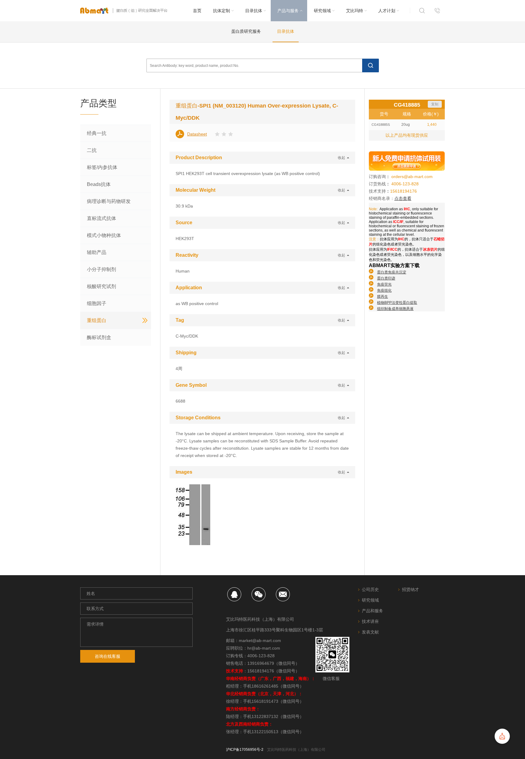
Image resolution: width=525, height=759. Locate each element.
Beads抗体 (99, 184)
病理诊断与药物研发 (109, 201)
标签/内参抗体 (102, 167)
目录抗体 (285, 31)
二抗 (92, 150)
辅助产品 (96, 252)
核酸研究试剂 (101, 286)
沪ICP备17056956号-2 (244, 749)
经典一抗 (96, 133)
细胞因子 (96, 303)
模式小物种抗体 (104, 235)
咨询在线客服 (107, 656)
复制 (434, 104)
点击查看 (402, 198)
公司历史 (370, 589)
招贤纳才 (410, 589)
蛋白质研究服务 (246, 31)
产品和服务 (372, 610)
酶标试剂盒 (99, 337)
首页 (197, 10)
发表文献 (370, 632)
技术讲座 (370, 621)
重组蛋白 (96, 320)
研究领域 (370, 600)
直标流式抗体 (101, 218)
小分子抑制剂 (101, 269)
